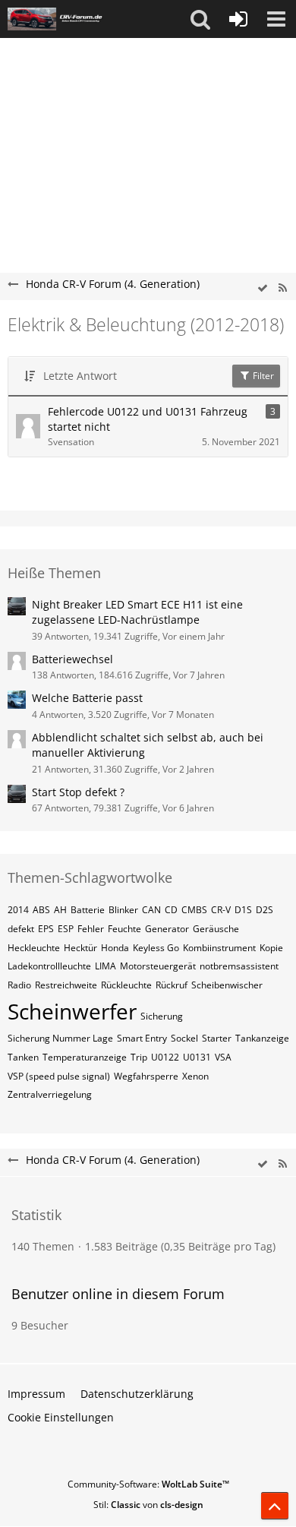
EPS (46, 928)
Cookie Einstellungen (61, 1417)
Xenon (195, 1076)
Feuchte (124, 928)
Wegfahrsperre (146, 1076)
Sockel (184, 1038)
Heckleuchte (34, 947)
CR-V (221, 909)
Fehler (90, 928)
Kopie (271, 947)
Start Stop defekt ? (78, 792)
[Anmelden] (238, 19)
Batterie (88, 909)
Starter (216, 1038)
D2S (264, 909)
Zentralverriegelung (50, 1094)
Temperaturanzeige (85, 1057)
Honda (115, 947)
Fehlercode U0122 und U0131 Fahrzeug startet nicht (147, 419)
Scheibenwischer (227, 984)
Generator (167, 928)
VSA (223, 1057)
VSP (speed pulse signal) (59, 1076)
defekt (21, 928)
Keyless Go (156, 947)
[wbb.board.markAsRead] (263, 288)
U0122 (165, 1057)
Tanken (23, 1057)
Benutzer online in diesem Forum (118, 1294)
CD (171, 909)
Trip (139, 1057)
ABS (41, 909)
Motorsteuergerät (158, 966)
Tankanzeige (262, 1038)
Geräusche (216, 928)
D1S (243, 909)
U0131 (197, 1057)
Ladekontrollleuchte (49, 966)
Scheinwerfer (72, 1011)
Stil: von (148, 1504)
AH (60, 909)
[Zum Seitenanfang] (274, 1505)
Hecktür (80, 947)
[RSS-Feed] (282, 288)
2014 (18, 909)
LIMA (105, 966)
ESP (66, 928)
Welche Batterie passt (87, 698)
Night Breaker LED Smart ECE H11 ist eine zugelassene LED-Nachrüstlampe (137, 612)
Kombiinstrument (219, 947)
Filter (262, 375)
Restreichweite (66, 984)
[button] (200, 19)
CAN (151, 909)
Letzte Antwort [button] (80, 375)
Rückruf (171, 984)
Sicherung (161, 1016)
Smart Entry (142, 1038)
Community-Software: (148, 1484)
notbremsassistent (239, 966)
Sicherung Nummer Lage (60, 1038)
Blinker (123, 909)
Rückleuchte (126, 984)
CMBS (194, 909)
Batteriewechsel (72, 659)
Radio (19, 984)
